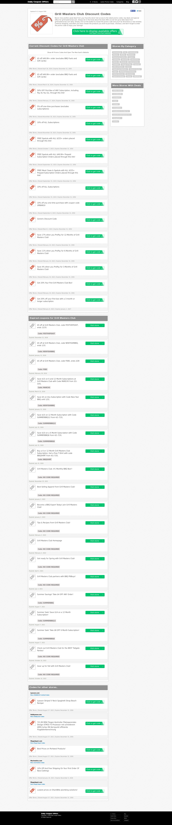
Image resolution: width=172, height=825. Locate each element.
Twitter (125, 818)
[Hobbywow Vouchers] (33, 723)
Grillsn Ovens (117, 90)
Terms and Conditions (115, 820)
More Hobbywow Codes (37, 716)
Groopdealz (117, 108)
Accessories (117, 52)
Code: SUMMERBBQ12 (47, 423)
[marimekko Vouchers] (33, 769)
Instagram (126, 820)
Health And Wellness (120, 69)
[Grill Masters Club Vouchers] (32, 59)
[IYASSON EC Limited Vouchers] (33, 701)
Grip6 (115, 101)
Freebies (116, 64)
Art (125, 52)
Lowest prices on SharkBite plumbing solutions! (57, 790)
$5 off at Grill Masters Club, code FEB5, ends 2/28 (58, 361)
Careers (131, 57)
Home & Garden (135, 69)
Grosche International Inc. (121, 115)
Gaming (136, 64)
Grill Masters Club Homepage (49, 540)
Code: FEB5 (42, 369)
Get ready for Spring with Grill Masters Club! (56, 558)
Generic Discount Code (47, 219)
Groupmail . (117, 118)
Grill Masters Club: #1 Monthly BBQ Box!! (54, 469)
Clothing (116, 59)
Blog (127, 2)
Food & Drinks (133, 62)
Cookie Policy (113, 816)
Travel (129, 76)
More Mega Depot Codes (37, 743)
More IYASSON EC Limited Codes (39, 695)
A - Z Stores (94, 2)
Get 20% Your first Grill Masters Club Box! (54, 283)
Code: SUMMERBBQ (46, 603)
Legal (115, 71)
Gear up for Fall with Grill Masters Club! (54, 666)
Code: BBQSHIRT (44, 459)
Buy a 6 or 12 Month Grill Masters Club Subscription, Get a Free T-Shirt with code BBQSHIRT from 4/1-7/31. (54, 453)
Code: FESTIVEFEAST (46, 333)
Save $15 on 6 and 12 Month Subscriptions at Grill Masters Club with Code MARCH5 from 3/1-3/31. (57, 381)
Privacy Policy (113, 818)
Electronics (135, 59)
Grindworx (116, 97)
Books (123, 55)
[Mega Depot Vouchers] (33, 749)
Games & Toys (126, 64)
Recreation (130, 74)
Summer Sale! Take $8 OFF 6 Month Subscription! (58, 630)
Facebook (126, 816)
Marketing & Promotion (127, 71)
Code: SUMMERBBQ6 (46, 441)
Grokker (115, 104)
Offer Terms (33, 69)
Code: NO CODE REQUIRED (48, 477)
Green (128, 67)
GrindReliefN (117, 94)
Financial (123, 62)
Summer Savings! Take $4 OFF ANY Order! (55, 594)
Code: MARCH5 (44, 387)
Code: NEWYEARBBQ (46, 351)
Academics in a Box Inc (121, 111)
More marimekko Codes (37, 762)
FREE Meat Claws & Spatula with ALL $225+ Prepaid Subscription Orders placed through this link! (57, 172)
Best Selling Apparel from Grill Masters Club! (56, 487)
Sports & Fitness (118, 76)
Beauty (115, 55)
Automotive (133, 52)
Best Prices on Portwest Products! (51, 749)
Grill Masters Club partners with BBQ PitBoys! (56, 576)
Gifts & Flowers (118, 67)
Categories (119, 2)
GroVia (115, 121)
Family (115, 62)
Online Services (118, 74)
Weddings (137, 76)
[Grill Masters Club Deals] (32, 326)
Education (125, 59)
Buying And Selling (119, 57)
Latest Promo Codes (107, 2)
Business (131, 55)
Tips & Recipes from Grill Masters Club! (53, 522)
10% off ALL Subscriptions (48, 122)
